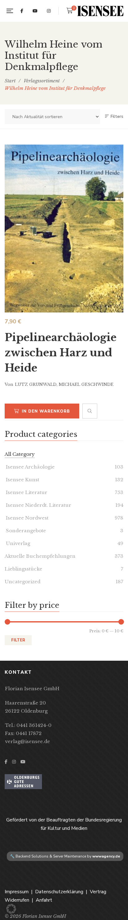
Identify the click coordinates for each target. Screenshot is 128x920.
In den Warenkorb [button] (46, 411)
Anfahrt (44, 900)
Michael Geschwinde (86, 384)
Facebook (22, 11)
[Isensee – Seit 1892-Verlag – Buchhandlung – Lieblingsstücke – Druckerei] (100, 11)
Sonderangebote (25, 531)
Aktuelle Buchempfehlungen (40, 556)
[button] (11, 909)
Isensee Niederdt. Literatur (38, 505)
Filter (18, 640)
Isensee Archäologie (30, 467)
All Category (20, 454)
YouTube (35, 11)
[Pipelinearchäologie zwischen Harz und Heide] (64, 228)
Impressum (17, 891)
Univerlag (17, 543)
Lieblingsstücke (23, 569)
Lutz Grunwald (36, 384)
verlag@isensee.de (27, 741)
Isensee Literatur (26, 492)
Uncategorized (22, 582)
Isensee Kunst (22, 480)
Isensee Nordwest (26, 518)
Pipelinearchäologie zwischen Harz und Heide (61, 352)
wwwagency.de (106, 856)
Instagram (49, 11)
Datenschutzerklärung (59, 891)
